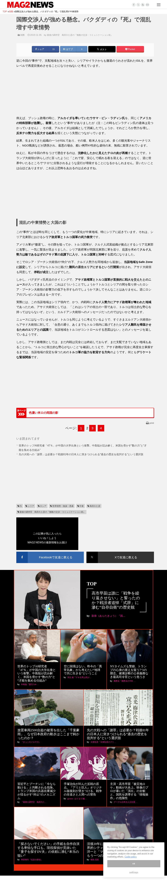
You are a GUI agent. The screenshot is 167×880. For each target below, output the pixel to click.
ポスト (103, 49)
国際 (22, 35)
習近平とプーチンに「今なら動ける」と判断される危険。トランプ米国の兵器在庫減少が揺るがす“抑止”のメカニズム (36, 791)
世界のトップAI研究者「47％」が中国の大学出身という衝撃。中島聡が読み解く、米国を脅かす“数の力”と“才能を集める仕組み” (36, 673)
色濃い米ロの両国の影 (43, 412)
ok (133, 863)
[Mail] (147, 5)
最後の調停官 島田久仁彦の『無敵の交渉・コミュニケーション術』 (80, 35)
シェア (40, 49)
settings (133, 872)
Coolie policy (131, 857)
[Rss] (143, 5)
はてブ (69, 49)
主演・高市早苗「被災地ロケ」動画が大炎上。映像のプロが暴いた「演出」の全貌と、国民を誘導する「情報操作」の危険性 (129, 791)
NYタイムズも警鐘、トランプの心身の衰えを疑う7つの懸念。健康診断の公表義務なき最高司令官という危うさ (129, 672)
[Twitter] (138, 5)
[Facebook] (134, 5)
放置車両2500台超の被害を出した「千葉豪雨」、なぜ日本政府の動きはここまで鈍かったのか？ (48, 734)
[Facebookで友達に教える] (50, 552)
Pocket (131, 49)
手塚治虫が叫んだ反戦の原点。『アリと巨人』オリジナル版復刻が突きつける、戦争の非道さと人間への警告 (83, 789)
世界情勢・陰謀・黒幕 (63, 506)
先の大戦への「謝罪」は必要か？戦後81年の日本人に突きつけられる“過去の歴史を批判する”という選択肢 (81, 454)
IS (21, 506)
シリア (31, 506)
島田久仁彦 (95, 506)
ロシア (43, 506)
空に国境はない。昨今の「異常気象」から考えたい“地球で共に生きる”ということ (83, 670)
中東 (81, 506)
